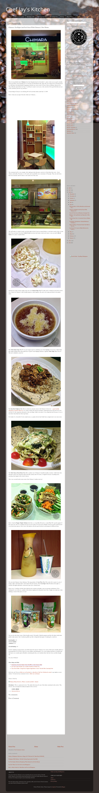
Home (10, 16)
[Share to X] (15, 689)
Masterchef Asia (70, 112)
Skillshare (69, 131)
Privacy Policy (54, 781)
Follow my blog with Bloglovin (57, 771)
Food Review (70, 100)
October (72, 198)
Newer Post (12, 746)
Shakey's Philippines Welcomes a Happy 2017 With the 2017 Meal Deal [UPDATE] (26, 756)
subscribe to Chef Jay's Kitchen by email (41, 672)
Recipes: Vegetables (71, 127)
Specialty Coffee (31, 16)
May (71, 231)
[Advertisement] (37, 19)
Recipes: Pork (70, 125)
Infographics (69, 107)
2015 (70, 240)
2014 (70, 242)
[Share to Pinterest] (18, 689)
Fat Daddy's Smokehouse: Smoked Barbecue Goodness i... (79, 222)
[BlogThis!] (14, 689)
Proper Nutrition (70, 114)
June (71, 204)
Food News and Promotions (73, 98)
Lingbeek (54, 787)
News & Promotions (19, 16)
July (71, 202)
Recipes (62, 16)
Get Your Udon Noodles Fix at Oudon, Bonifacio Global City (25, 666)
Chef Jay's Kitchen (28, 9)
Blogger (63, 787)
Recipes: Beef (70, 118)
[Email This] (12, 689)
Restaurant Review (16, 691)
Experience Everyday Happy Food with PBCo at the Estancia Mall (26, 664)
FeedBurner (81, 90)
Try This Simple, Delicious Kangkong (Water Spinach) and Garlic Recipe (24, 761)
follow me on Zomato (35, 673)
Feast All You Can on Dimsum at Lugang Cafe (79, 213)
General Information (71, 105)
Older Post (60, 746)
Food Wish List (70, 101)
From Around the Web (72, 103)
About (52, 777)
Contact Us (78, 16)
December (72, 194)
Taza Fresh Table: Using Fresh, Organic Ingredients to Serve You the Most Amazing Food (32, 668)
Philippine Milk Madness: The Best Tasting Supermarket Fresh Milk (23, 759)
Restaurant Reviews (42, 16)
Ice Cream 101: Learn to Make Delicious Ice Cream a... (79, 228)
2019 (70, 188)
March (71, 234)
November (72, 196)
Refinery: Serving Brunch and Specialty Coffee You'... (80, 215)
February (72, 236)
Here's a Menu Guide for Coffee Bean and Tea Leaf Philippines (22, 767)
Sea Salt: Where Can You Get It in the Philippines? (19, 764)
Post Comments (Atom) (19, 749)
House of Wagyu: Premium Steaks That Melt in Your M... (80, 225)
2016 (70, 192)
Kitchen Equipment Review (73, 109)
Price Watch (70, 16)
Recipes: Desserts (70, 122)
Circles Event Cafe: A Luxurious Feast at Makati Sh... (80, 218)
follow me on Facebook (25, 672)
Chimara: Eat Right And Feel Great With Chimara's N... (78, 210)
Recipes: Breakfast (71, 120)
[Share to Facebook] (17, 689)
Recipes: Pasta (70, 123)
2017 (70, 190)
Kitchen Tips (69, 111)
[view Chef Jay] (79, 75)
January (71, 238)
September (72, 200)
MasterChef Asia (54, 16)
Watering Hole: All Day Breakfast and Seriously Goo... (80, 207)
